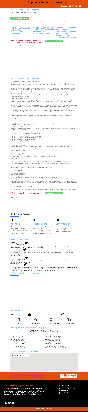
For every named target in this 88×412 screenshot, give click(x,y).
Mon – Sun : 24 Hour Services (25, 6)
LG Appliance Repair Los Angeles (24, 193)
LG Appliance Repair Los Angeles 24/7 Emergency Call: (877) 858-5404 (26, 41)
